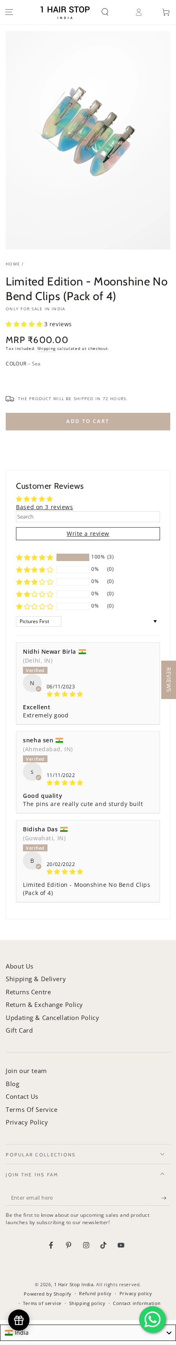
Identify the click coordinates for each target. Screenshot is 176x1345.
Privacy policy (136, 1293)
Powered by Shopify (47, 1294)
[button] (111, 12)
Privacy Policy (27, 1122)
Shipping (46, 348)
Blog (12, 1084)
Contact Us (22, 1096)
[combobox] (88, 1333)
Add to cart (87, 421)
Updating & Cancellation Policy (52, 1017)
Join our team (26, 1071)
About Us (20, 966)
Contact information (137, 1303)
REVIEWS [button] (169, 680)
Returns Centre (28, 992)
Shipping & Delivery (36, 979)
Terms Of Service (31, 1109)
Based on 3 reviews (44, 507)
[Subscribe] (165, 1198)
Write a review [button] (88, 533)
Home (13, 264)
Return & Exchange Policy (44, 1004)
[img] (88, 694)
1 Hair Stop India (74, 1284)
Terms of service (42, 1303)
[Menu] (9, 12)
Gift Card (19, 1030)
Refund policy (95, 1293)
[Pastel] (29, 378)
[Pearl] (45, 378)
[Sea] (13, 378)
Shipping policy (87, 1303)
